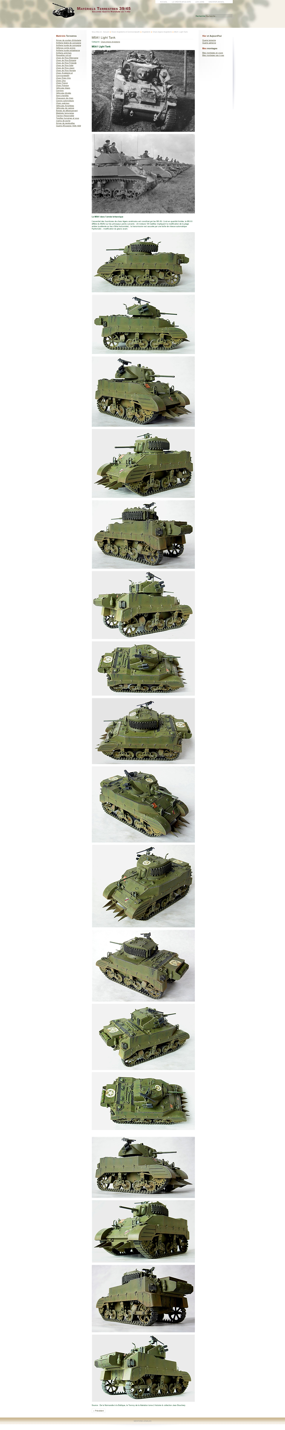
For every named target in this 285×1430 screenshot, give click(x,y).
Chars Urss (61, 80)
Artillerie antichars (64, 52)
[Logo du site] (94, 16)
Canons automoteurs (65, 100)
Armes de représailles (65, 123)
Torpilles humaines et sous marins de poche (67, 119)
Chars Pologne (62, 85)
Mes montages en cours (212, 52)
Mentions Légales (142, 1421)
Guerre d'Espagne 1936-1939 (68, 125)
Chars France (62, 82)
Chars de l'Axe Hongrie (66, 70)
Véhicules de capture (65, 108)
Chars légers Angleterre (162, 32)
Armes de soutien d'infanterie (68, 40)
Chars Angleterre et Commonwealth (64, 74)
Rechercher (200, 16)
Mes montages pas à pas (213, 55)
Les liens (199, 2)
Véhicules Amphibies (65, 105)
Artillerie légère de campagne (68, 42)
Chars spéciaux (62, 103)
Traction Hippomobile (65, 115)
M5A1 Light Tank (103, 37)
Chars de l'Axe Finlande (66, 62)
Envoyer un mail (216, 2)
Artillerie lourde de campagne (68, 45)
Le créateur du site (181, 2)
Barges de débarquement (67, 110)
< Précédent (98, 1410)
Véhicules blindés (63, 93)
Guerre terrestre (209, 40)
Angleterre (146, 32)
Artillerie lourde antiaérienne (68, 50)
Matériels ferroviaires (65, 113)
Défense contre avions (65, 47)
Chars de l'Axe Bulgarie (66, 60)
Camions (60, 90)
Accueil (163, 2)
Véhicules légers (63, 87)
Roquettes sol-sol (63, 55)
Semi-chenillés (62, 95)
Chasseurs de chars (64, 98)
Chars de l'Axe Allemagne (67, 57)
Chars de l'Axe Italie (64, 65)
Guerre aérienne (209, 42)
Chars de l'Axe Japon (65, 67)
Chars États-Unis (63, 78)
